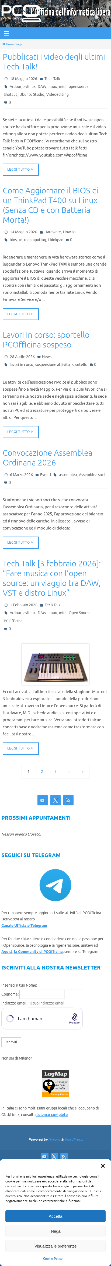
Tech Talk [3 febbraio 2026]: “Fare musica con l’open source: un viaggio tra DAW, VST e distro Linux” (52, 577)
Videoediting (57, 94)
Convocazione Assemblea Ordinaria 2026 (47, 457)
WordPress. (73, 1137)
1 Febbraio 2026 (23, 603)
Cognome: (10, 992)
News (46, 356)
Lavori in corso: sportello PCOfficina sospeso (46, 339)
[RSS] (68, 798)
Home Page (14, 44)
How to (69, 231)
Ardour (15, 86)
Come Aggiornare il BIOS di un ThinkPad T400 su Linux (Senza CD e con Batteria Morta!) (51, 205)
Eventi (45, 473)
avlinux (29, 86)
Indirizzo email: (14, 1001)
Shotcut (10, 94)
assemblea (68, 473)
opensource (79, 86)
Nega (55, 1231)
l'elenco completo (52, 1113)
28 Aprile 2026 (22, 356)
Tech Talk (52, 78)
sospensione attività (52, 364)
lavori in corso (21, 364)
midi (63, 86)
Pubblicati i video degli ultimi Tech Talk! (54, 62)
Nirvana (54, 1137)
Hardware (52, 231)
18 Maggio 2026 (23, 78)
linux (52, 86)
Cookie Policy (53, 1259)
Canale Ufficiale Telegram (24, 924)
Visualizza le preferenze (55, 1246)
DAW (42, 86)
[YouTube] (42, 798)
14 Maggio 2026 (23, 231)
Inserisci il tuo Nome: (19, 983)
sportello (79, 364)
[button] (103, 1166)
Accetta (55, 1216)
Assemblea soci (92, 473)
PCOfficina (13, 619)
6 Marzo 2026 (21, 473)
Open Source (80, 611)
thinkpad (55, 239)
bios (13, 239)
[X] (55, 798)
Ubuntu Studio (31, 94)
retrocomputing (32, 239)
